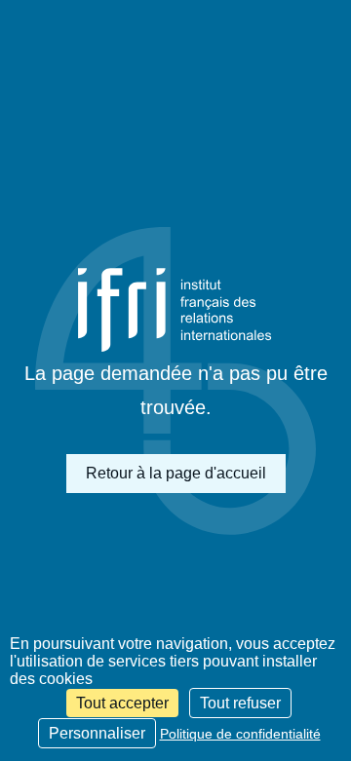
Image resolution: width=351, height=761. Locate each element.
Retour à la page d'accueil (176, 473)
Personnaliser (97, 733)
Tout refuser (240, 703)
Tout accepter (122, 703)
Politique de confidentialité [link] (240, 734)
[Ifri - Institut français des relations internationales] (175, 310)
